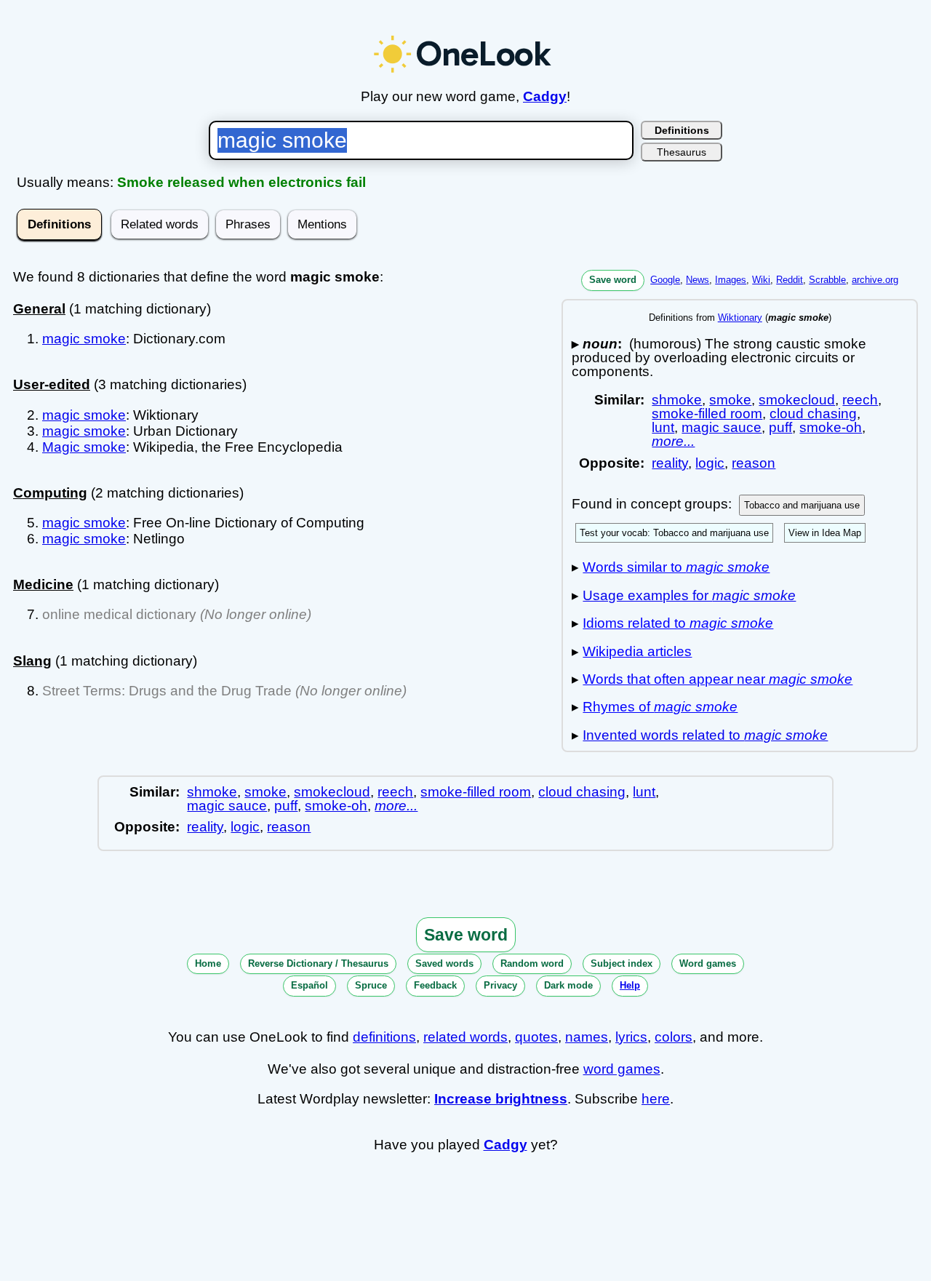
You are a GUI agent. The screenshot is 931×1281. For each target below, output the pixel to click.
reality (670, 463)
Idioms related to (678, 623)
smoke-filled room (707, 413)
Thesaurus (681, 152)
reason (753, 463)
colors (673, 1037)
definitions (384, 1037)
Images (730, 279)
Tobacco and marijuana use (802, 505)
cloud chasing (813, 413)
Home (208, 963)
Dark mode (568, 985)
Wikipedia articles (637, 651)
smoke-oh (830, 427)
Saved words (444, 963)
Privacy (500, 985)
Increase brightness (500, 1098)
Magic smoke (84, 447)
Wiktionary (740, 317)
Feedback (435, 985)
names (586, 1037)
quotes (536, 1037)
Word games (707, 963)
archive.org (875, 279)
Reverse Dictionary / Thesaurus (318, 963)
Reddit (789, 279)
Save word (612, 279)
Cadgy (545, 96)
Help (630, 985)
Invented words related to (705, 735)
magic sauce (722, 427)
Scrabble (827, 279)
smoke (730, 399)
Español (309, 985)
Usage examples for (689, 595)
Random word (532, 963)
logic (709, 463)
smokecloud (797, 399)
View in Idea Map (824, 532)
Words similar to (676, 567)
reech (860, 399)
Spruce (371, 985)
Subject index (621, 963)
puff (780, 427)
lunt (663, 427)
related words (465, 1037)
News (697, 279)
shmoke (677, 399)
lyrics (631, 1037)
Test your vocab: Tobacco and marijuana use (674, 532)
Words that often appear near (717, 679)
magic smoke (84, 338)
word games (621, 1069)
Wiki (761, 279)
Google (665, 279)
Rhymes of (660, 706)
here (656, 1098)
